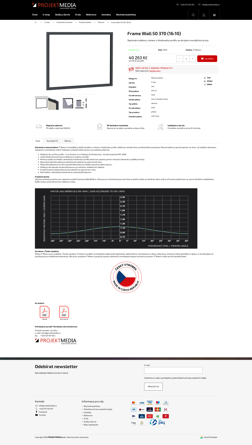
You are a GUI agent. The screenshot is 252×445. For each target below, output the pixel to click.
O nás (86, 418)
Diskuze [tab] (68, 141)
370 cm (154, 91)
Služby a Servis (90, 422)
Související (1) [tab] (52, 141)
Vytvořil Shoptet (210, 437)
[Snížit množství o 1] (180, 58)
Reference (88, 415)
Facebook (43, 412)
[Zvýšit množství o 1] (192, 58)
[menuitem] (36, 14)
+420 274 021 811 (187, 4)
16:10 (153, 95)
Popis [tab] (38, 141)
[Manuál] (44, 313)
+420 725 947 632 (47, 335)
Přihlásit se (153, 386)
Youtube (42, 415)
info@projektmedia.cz (211, 4)
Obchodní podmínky (92, 406)
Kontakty (87, 412)
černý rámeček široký (159, 99)
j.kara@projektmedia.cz (51, 333)
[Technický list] (64, 313)
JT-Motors (197, 50)
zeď (152, 86)
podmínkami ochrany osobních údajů (189, 378)
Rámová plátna (157, 78)
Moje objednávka (91, 425)
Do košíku (209, 59)
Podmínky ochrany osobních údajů (98, 409)
